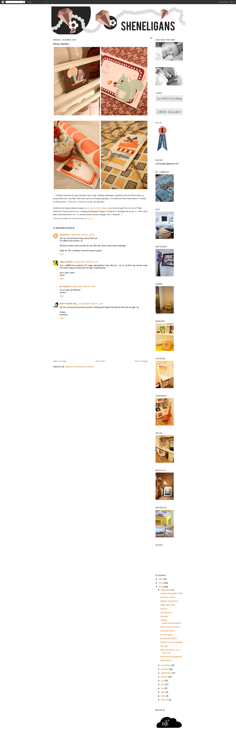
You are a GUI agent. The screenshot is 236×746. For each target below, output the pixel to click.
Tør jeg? (164, 646)
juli (163, 680)
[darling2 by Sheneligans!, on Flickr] (101, 189)
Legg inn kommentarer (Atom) (79, 366)
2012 (161, 579)
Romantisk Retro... (169, 638)
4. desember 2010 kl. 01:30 (82, 234)
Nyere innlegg (59, 361)
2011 (161, 583)
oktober (165, 669)
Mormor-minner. (168, 597)
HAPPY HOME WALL (69, 303)
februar (165, 700)
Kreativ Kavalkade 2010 (171, 593)
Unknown (64, 234)
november (166, 665)
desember (166, 590)
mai (163, 688)
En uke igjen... (166, 634)
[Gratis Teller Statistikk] (151, 38)
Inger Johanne (66, 262)
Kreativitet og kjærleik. (171, 656)
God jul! (164, 609)
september (166, 673)
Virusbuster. (166, 612)
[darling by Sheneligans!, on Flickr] (101, 115)
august (164, 677)
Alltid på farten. (167, 631)
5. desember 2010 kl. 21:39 (91, 303)
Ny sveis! (164, 616)
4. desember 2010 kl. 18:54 (83, 286)
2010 (161, 586)
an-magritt (65, 286)
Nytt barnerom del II (170, 627)
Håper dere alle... (168, 605)
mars (163, 696)
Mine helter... (62, 44)
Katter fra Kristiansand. (171, 642)
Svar (62, 254)
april (163, 692)
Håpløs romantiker (169, 601)
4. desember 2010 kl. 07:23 (86, 262)
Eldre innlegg (141, 361)
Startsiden (100, 361)
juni (163, 684)
